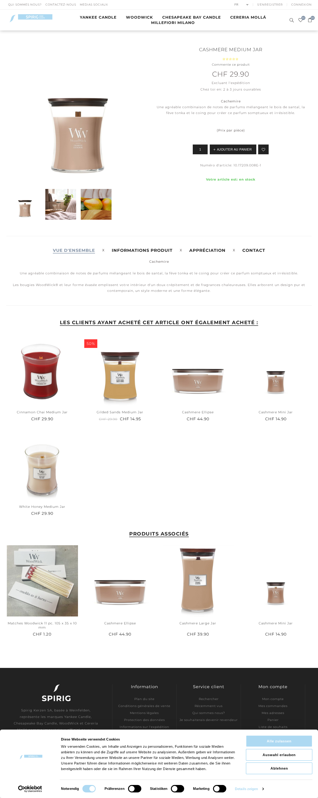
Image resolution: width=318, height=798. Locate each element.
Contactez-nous (60, 4)
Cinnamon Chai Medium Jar (42, 412)
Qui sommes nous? (25, 4)
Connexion (301, 4)
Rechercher (209, 699)
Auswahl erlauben (279, 755)
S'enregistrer (270, 4)
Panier (273, 720)
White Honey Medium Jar (42, 507)
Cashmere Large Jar (197, 623)
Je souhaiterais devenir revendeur (208, 720)
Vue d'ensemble (74, 250)
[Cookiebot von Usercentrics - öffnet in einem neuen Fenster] (30, 788)
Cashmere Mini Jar (276, 412)
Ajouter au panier (51, 369)
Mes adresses (273, 713)
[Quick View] (32, 369)
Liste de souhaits (273, 727)
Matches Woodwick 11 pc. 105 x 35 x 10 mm (42, 625)
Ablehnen (279, 768)
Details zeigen (246, 789)
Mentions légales (144, 713)
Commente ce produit (231, 64)
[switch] (134, 788)
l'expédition (239, 83)
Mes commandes (273, 706)
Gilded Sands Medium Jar (120, 412)
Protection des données (144, 720)
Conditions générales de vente (144, 706)
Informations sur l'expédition (144, 727)
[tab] (73, 250)
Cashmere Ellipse (198, 412)
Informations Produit (142, 250)
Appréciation (207, 250)
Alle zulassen (279, 741)
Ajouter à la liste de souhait (263, 149)
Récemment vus (209, 706)
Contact (253, 250)
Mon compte (273, 699)
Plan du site (144, 699)
